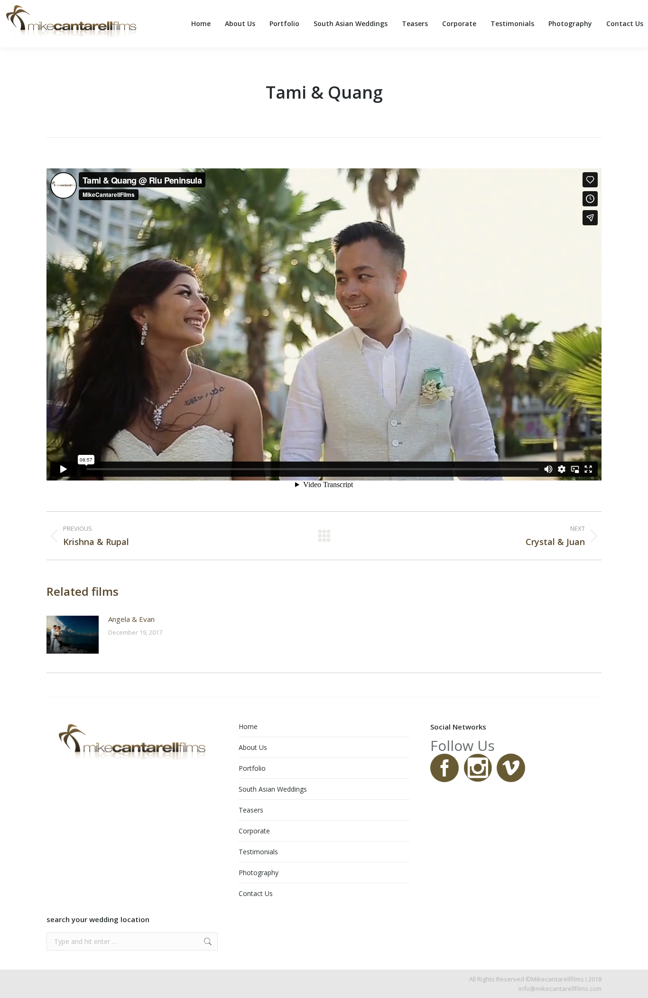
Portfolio (252, 768)
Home (248, 726)
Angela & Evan (131, 619)
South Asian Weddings (273, 789)
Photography (258, 872)
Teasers (251, 809)
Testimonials (258, 851)
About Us (253, 747)
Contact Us (256, 893)
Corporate (254, 830)
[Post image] (72, 635)
